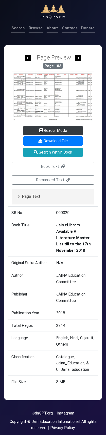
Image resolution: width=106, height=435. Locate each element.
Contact (69, 28)
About (52, 28)
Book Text (50, 166)
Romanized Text (50, 180)
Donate (88, 28)
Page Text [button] (31, 196)
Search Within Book (55, 152)
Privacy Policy (62, 427)
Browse (36, 28)
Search (18, 28)
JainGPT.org (42, 413)
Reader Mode (55, 130)
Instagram (65, 413)
